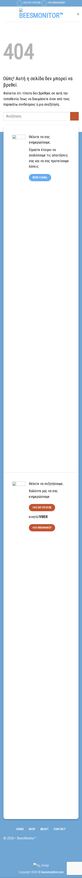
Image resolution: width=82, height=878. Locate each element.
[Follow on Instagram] (68, 840)
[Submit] (74, 116)
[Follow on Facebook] (61, 840)
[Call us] (75, 840)
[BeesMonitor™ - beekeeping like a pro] (41, 14)
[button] (6, 14)
